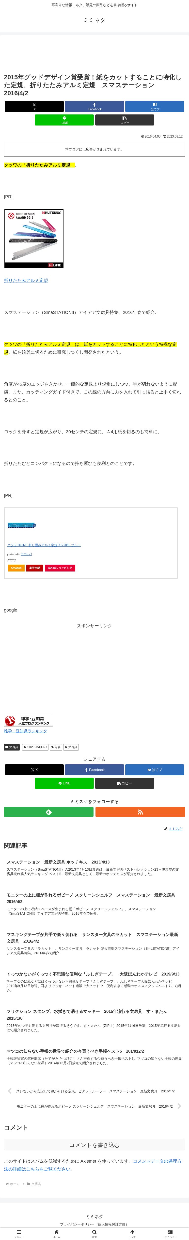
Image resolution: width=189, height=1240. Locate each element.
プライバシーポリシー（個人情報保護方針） (94, 1224)
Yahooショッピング (60, 567)
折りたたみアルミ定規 (26, 280)
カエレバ (26, 554)
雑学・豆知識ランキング (25, 731)
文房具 (13, 747)
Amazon (16, 567)
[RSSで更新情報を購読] (140, 812)
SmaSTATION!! (37, 747)
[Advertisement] (94, 54)
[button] (124, 119)
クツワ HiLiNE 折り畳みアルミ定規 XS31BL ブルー (44, 545)
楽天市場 (34, 567)
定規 (58, 747)
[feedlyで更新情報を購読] (49, 812)
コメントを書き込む (94, 1145)
